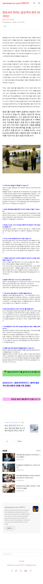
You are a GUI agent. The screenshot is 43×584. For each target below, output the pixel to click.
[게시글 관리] (12, 441)
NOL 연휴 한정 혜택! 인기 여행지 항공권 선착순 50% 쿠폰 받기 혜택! (15, 429)
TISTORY (21, 561)
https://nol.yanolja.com (13, 422)
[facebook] (12, 571)
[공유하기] (9, 441)
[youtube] (25, 571)
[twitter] (16, 571)
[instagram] (21, 571)
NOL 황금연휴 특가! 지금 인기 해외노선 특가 (15, 425)
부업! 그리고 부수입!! (8, 20)
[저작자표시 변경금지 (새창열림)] (25, 441)
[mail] (30, 571)
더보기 (38, 450)
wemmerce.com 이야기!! (16, 3)
